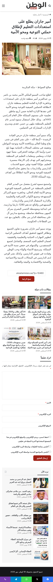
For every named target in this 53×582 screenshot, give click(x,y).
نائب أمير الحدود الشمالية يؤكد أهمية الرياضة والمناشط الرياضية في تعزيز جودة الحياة (39, 345)
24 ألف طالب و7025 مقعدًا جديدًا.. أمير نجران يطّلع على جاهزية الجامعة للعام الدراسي (13, 314)
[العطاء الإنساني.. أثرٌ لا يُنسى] (40, 555)
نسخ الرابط (26, 279)
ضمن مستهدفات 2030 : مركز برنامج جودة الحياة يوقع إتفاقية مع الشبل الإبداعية (14, 345)
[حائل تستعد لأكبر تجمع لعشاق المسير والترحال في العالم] (40, 507)
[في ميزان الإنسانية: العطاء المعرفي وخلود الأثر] (40, 543)
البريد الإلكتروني (44, 414)
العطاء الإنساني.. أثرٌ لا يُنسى (20, 551)
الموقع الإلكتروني (44, 426)
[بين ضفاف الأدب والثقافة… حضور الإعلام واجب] (40, 519)
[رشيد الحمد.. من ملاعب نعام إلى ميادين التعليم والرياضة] (40, 495)
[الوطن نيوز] (36, 5)
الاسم (48, 403)
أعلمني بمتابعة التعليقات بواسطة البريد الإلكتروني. (30, 446)
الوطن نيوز (19, 572)
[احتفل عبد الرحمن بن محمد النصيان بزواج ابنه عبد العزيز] (40, 483)
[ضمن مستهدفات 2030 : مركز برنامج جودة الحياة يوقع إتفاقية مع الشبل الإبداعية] (13, 333)
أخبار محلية (37, 15)
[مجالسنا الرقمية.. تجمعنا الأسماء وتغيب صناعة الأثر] (40, 531)
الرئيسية (46, 15)
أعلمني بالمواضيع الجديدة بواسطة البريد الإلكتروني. (30, 452)
